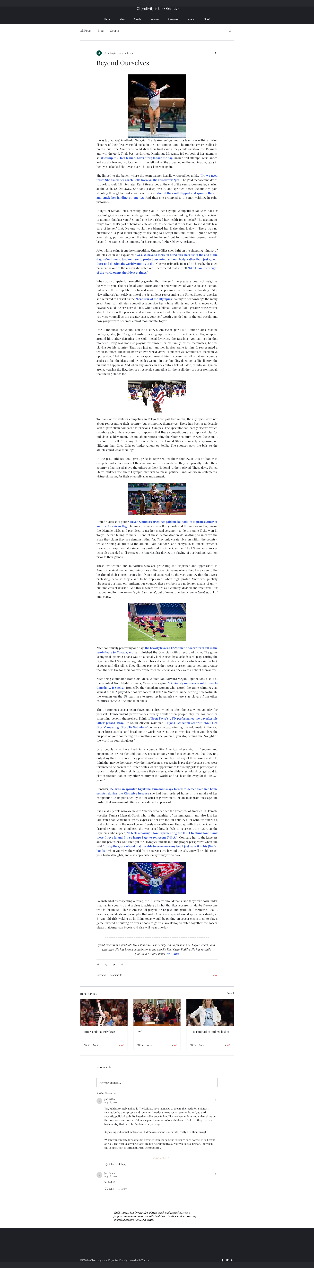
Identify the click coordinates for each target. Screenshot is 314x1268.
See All (230, 993)
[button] (229, 30)
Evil (139, 1032)
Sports (114, 30)
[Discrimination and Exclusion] (210, 1012)
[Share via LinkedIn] (114, 964)
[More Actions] (216, 1101)
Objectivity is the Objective (158, 8)
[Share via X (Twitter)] (106, 964)
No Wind (147, 1219)
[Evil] (157, 1012)
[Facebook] (222, 1260)
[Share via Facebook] (98, 964)
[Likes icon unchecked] (106, 1164)
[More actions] (216, 53)
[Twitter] (227, 1260)
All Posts (85, 30)
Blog (101, 30)
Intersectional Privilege (99, 1032)
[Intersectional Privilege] (104, 1012)
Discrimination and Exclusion (209, 1032)
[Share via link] (122, 964)
